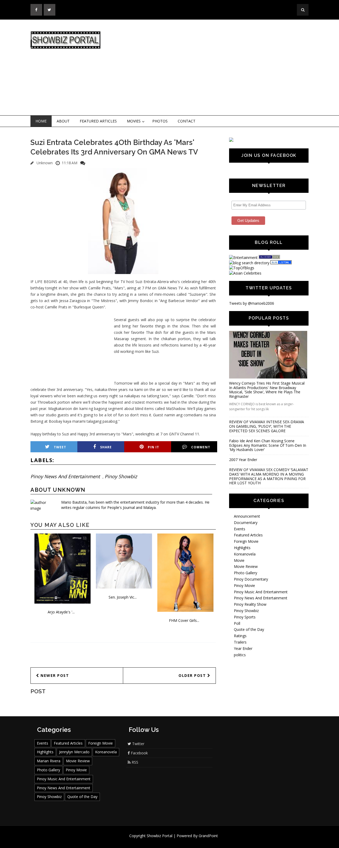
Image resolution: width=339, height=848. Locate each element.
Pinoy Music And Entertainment (261, 591)
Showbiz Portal (159, 835)
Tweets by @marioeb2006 (251, 303)
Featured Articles (98, 121)
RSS (134, 762)
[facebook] (36, 10)
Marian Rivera (48, 760)
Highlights (242, 547)
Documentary (245, 522)
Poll (237, 623)
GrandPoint (208, 835)
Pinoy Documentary (251, 579)
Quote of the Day (249, 629)
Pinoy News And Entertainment (65, 476)
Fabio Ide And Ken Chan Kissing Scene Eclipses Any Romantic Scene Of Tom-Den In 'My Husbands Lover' (267, 445)
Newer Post (54, 675)
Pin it (153, 447)
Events (239, 528)
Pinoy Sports (245, 616)
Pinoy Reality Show (250, 604)
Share (106, 447)
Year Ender (243, 648)
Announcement (247, 516)
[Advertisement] (213, 68)
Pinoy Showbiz (121, 476)
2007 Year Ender (243, 459)
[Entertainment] (243, 257)
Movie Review (246, 566)
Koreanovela (245, 554)
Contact (186, 121)
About (63, 121)
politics (240, 654)
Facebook (139, 752)
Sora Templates (185, 840)
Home (41, 121)
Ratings (240, 635)
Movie (239, 560)
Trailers (240, 642)
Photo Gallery (245, 572)
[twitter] (49, 10)
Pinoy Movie (244, 585)
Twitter (137, 743)
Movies (134, 121)
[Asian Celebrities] (245, 273)
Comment (200, 447)
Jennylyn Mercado (74, 751)
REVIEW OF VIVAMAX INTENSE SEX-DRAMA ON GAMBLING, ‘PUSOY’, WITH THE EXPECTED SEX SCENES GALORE (266, 426)
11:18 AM (69, 162)
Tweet (60, 447)
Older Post (193, 675)
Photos (160, 121)
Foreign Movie (246, 541)
